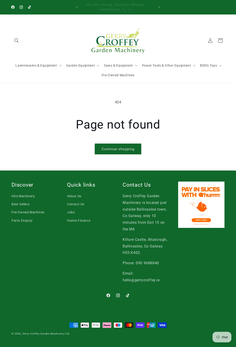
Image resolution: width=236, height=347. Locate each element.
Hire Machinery (23, 196)
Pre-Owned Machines (28, 212)
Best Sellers (21, 204)
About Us (74, 196)
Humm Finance (78, 220)
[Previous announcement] (77, 7)
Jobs (71, 212)
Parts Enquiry (22, 220)
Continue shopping (118, 149)
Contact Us (75, 204)
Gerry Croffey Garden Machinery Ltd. (46, 333)
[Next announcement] (159, 7)
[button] (17, 40)
